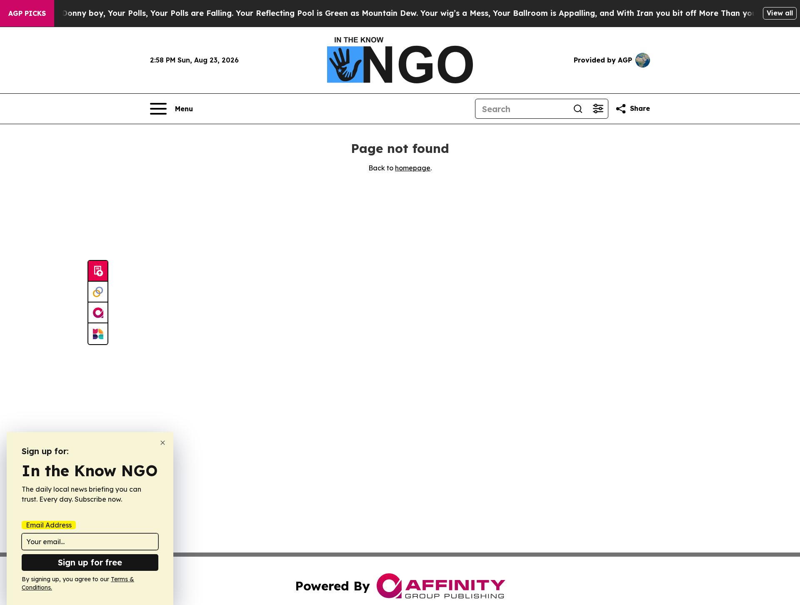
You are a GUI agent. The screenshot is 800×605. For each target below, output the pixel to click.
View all (780, 13)
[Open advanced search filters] (598, 108)
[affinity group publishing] (98, 312)
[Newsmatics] (98, 333)
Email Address (49, 525)
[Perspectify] (98, 292)
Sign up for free (90, 562)
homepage (412, 168)
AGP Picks (27, 13)
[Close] (163, 443)
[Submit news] (98, 271)
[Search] (578, 108)
